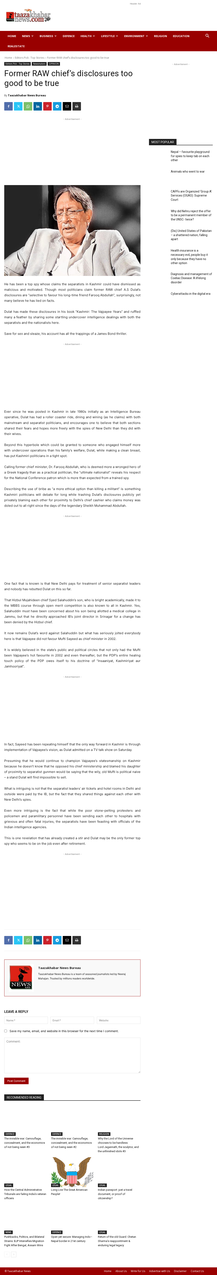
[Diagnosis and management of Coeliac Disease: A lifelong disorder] (158, 279)
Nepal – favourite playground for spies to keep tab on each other (190, 156)
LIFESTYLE (108, 36)
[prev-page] (7, 1254)
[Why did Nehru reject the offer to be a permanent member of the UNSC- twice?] (158, 216)
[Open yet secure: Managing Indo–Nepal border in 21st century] (72, 1219)
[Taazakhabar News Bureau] (21, 978)
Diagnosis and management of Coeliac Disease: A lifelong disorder (191, 278)
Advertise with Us (159, 1271)
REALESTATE (16, 46)
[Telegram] (57, 106)
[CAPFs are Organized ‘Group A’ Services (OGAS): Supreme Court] (158, 197)
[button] (207, 36)
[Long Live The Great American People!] (72, 1172)
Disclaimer (180, 1271)
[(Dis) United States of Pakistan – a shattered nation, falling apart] (158, 236)
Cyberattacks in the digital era (190, 293)
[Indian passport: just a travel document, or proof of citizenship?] (119, 1172)
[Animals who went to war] (158, 177)
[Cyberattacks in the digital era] (158, 299)
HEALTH (86, 36)
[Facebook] (8, 106)
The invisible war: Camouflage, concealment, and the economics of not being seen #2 (71, 1143)
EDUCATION (181, 36)
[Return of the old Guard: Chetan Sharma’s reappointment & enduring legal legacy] (119, 1219)
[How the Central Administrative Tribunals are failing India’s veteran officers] (25, 1172)
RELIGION (160, 36)
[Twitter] (18, 106)
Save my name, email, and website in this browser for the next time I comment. (64, 1031)
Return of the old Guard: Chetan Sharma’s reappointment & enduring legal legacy (117, 1241)
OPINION (54, 63)
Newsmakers (39, 63)
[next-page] (13, 1254)
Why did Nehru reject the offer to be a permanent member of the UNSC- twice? (191, 215)
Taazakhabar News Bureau (27, 95)
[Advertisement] (135, 15)
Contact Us (197, 1271)
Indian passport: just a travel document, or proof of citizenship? (115, 1194)
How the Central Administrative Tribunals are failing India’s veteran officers (25, 1194)
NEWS (26, 36)
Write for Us (138, 1271)
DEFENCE (69, 36)
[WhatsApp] (28, 106)
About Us (121, 1271)
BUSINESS (46, 36)
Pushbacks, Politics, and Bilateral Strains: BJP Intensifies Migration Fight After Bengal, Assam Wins (24, 1241)
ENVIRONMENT (134, 36)
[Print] (76, 106)
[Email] (67, 106)
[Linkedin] (37, 106)
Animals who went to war (188, 171)
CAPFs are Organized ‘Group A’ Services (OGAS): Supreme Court (191, 195)
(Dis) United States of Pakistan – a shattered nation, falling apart (191, 235)
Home (12, 36)
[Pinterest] (47, 106)
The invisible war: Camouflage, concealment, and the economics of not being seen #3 (24, 1143)
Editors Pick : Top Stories (29, 58)
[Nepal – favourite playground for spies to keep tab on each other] (158, 157)
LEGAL (9, 1185)
